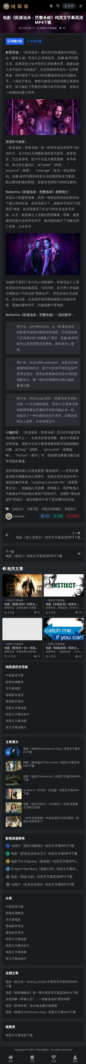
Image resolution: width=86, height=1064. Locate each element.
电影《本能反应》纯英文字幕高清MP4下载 (62, 605)
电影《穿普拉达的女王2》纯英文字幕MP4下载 (44, 853)
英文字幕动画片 (16, 727)
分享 (46, 516)
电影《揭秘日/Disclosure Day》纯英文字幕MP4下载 (51, 750)
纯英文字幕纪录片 (18, 714)
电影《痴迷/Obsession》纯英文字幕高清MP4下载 (51, 778)
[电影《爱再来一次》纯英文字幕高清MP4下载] (22, 629)
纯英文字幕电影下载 (19, 1035)
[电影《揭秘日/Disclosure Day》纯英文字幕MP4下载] (14, 752)
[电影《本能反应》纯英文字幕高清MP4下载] (64, 585)
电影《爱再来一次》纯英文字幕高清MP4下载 (21, 649)
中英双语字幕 (15, 675)
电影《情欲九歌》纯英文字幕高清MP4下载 (41, 876)
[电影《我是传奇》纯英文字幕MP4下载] (22, 585)
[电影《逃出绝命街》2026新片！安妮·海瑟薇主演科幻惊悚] (14, 807)
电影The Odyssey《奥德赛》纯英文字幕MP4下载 (46, 861)
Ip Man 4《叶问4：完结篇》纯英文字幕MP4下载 (51, 791)
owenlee (18, 516)
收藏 (60, 516)
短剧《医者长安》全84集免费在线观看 (31, 1006)
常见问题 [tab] (36, 41)
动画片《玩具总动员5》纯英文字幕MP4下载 (42, 884)
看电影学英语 (15, 695)
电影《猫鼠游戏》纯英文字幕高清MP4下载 (62, 649)
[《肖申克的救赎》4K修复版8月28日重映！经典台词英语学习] (14, 821)
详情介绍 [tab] (16, 41)
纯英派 (45, 1049)
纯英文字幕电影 (48, 28)
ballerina (18, 509)
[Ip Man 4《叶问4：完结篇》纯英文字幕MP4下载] (14, 794)
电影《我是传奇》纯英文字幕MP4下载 (21, 605)
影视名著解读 (15, 682)
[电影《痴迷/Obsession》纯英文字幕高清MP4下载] (14, 780)
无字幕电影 (13, 688)
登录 (70, 6)
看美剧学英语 (15, 701)
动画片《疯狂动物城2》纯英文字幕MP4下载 (42, 845)
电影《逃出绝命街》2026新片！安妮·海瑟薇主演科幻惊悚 (50, 805)
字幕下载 (32, 509)
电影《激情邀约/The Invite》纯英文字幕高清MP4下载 (51, 764)
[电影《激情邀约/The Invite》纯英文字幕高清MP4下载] (14, 766)
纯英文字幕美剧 (16, 721)
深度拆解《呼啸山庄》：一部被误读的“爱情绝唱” (38, 999)
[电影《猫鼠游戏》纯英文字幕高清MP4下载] (64, 629)
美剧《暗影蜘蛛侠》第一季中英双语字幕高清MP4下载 (42, 993)
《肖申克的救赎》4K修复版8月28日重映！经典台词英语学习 (51, 819)
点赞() (74, 516)
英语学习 (70, 509)
